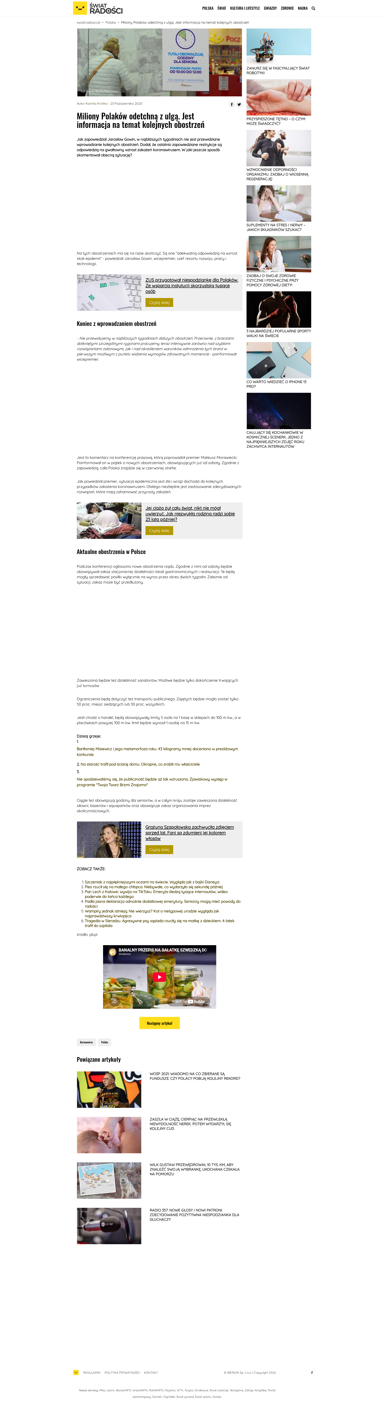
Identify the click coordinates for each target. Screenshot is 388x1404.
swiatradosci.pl (88, 22)
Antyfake (260, 1390)
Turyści (189, 1390)
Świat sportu (203, 1397)
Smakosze (201, 1390)
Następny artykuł (159, 1023)
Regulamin (91, 1373)
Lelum (111, 1390)
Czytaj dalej (159, 302)
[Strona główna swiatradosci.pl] (76, 1375)
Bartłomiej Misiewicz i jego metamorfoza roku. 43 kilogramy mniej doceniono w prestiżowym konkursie (157, 751)
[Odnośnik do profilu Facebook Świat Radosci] (312, 1372)
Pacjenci (170, 1390)
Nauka (303, 8)
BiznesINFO (123, 1390)
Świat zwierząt (219, 1390)
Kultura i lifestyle (245, 8)
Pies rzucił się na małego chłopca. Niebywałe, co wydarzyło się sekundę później (154, 886)
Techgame (236, 1390)
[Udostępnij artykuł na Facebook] (232, 104)
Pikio (102, 1390)
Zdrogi (249, 1390)
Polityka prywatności (122, 1373)
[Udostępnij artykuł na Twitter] (239, 104)
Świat (221, 8)
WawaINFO (140, 1390)
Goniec (217, 1397)
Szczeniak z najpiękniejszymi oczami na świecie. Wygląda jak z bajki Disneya (152, 881)
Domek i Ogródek (163, 1397)
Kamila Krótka (97, 103)
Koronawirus (86, 1042)
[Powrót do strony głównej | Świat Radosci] (98, 8)
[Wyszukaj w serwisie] (313, 8)
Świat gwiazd (185, 1397)
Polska (207, 8)
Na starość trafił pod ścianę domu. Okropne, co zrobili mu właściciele (140, 764)
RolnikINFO (156, 1390)
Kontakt (151, 1373)
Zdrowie (287, 8)
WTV (180, 1390)
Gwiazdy (270, 8)
